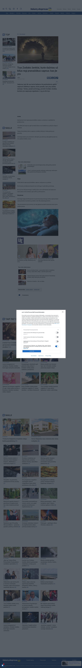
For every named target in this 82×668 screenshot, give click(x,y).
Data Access (41, 355)
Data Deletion (34, 355)
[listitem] (41, 329)
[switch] (57, 332)
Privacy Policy (48, 355)
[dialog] (41, 334)
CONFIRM (31, 351)
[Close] (63, 312)
